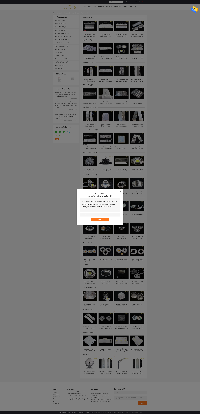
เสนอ (100, 219)
